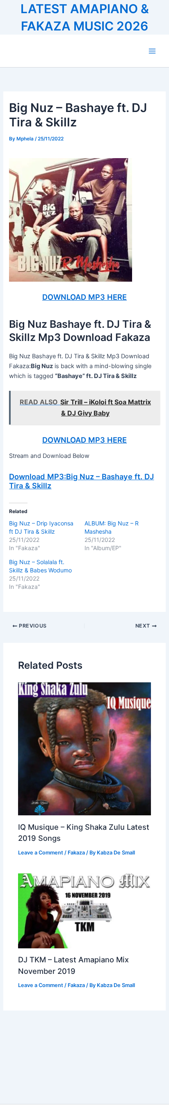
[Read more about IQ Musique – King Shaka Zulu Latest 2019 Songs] (84, 748)
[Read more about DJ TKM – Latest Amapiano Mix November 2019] (84, 910)
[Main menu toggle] (152, 51)
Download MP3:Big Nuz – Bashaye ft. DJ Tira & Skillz (81, 481)
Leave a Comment (40, 853)
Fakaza (76, 853)
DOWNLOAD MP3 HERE (84, 296)
